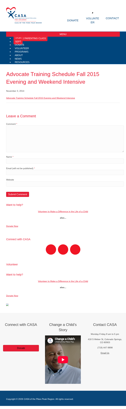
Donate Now (12, 226)
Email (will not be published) (20, 168)
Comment (11, 124)
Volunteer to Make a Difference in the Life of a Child (63, 211)
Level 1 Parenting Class (30, 38)
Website (10, 179)
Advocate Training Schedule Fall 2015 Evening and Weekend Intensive (40, 98)
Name (9, 157)
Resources (22, 62)
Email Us (105, 353)
